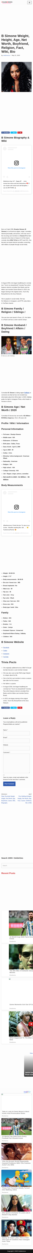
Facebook (6, 647)
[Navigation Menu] (29, 2)
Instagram (6, 653)
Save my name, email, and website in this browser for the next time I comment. (15, 778)
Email (5, 737)
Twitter (5, 650)
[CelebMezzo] (6, 2)
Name (5, 730)
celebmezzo (6, 55)
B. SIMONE (16, 191)
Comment (6, 752)
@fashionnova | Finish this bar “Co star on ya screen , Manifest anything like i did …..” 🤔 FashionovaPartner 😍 (16, 527)
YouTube (5, 657)
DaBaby (26, 392)
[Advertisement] (16, 21)
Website (5, 745)
